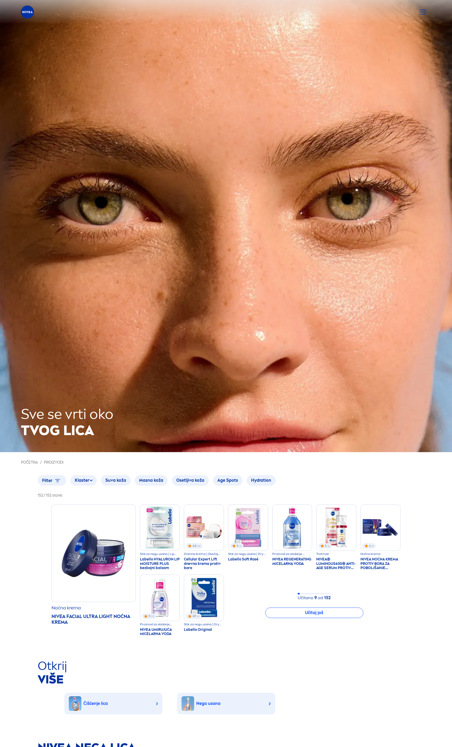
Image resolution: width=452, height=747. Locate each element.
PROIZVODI (54, 462)
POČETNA (29, 462)
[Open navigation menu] (422, 12)
